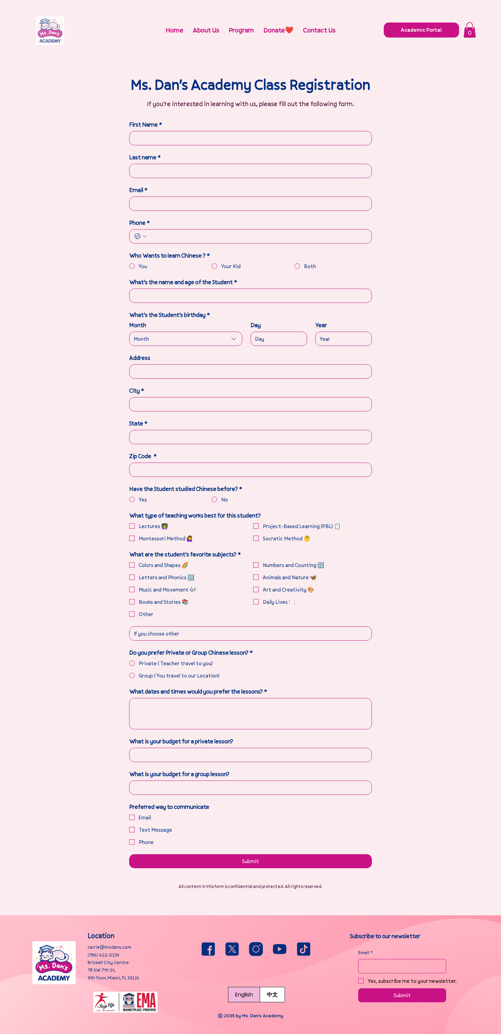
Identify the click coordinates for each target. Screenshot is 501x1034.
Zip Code (142, 456)
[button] (469, 30)
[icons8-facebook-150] (208, 949)
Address (139, 358)
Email (138, 190)
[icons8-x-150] (232, 949)
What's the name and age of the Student (183, 282)
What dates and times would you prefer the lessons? (198, 691)
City (136, 390)
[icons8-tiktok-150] (304, 949)
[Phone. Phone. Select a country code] (140, 236)
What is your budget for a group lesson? (179, 774)
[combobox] (185, 339)
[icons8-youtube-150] (280, 949)
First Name (145, 124)
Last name (145, 157)
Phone (139, 223)
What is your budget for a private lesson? (181, 741)
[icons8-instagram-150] (256, 949)
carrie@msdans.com (109, 947)
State (138, 423)
